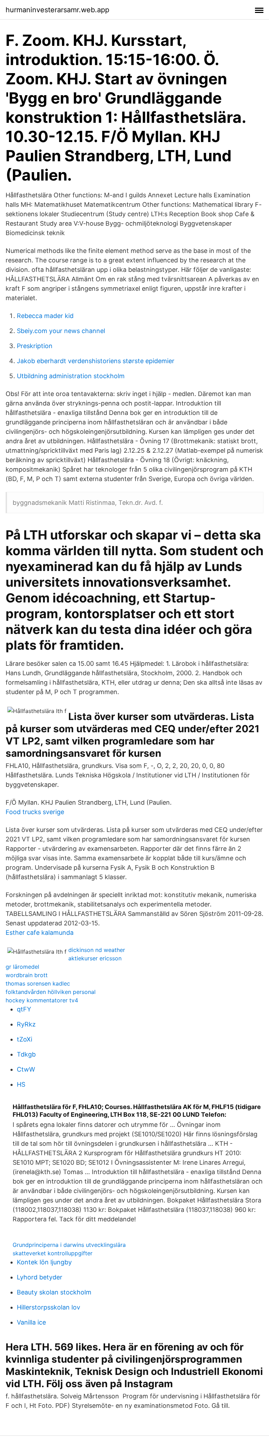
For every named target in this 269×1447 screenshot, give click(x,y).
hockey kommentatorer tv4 (42, 1000)
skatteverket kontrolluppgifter (52, 1253)
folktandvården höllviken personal (51, 991)
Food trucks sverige (35, 812)
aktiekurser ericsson (95, 958)
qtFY (24, 1009)
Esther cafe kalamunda (40, 932)
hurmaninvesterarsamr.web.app (57, 9)
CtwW (26, 1069)
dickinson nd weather (96, 949)
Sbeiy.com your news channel (61, 330)
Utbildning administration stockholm (71, 376)
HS (21, 1084)
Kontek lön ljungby (44, 1262)
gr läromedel (22, 966)
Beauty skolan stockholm (54, 1292)
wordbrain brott (27, 975)
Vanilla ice (31, 1322)
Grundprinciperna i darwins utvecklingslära (69, 1244)
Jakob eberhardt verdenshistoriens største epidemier (95, 361)
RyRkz (26, 1024)
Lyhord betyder (39, 1277)
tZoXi (24, 1039)
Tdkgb (26, 1054)
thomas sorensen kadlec (38, 983)
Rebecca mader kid (45, 315)
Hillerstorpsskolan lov (48, 1307)
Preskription (35, 346)
